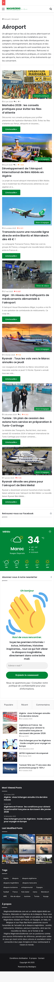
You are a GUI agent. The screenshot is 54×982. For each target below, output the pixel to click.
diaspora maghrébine (11, 883)
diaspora (15, 878)
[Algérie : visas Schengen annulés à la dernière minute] (10, 717)
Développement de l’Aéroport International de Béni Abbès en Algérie (23, 172)
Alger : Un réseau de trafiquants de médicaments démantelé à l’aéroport (25, 298)
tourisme (27, 896)
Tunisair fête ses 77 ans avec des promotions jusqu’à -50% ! (35, 766)
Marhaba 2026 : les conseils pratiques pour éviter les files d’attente (21, 108)
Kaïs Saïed (25, 892)
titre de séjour (15, 896)
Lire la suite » (11, 129)
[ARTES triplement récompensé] (10, 757)
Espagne (39, 887)
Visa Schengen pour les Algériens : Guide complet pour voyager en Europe (35, 743)
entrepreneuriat (27, 887)
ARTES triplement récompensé (33, 753)
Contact (41, 958)
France (15, 892)
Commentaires (43, 704)
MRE (5, 896)
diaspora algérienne (29, 878)
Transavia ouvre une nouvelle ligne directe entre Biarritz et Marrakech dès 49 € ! (25, 235)
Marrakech (45, 892)
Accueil (7, 19)
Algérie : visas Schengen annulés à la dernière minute (34, 714)
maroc (35, 892)
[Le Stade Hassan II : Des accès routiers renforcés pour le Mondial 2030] (10, 849)
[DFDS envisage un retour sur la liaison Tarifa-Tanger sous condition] (10, 838)
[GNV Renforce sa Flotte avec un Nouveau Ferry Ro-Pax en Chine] (44, 849)
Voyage (45, 896)
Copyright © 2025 (27, 962)
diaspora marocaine (29, 883)
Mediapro (32, 967)
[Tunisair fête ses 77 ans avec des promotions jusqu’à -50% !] (10, 769)
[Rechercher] (50, 10)
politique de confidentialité (22, 685)
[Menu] (3, 10)
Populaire (8, 704)
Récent (24, 704)
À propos (33, 958)
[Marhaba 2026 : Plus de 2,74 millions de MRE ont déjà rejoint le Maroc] (10, 859)
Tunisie (36, 896)
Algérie (6, 878)
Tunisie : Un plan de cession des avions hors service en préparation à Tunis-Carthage (27, 421)
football (6, 892)
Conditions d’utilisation (19, 958)
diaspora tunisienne (10, 887)
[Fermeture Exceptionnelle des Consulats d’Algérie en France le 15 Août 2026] (44, 859)
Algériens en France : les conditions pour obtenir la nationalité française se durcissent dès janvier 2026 (32, 729)
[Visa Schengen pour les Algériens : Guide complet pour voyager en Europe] (10, 744)
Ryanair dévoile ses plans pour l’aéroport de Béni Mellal (22, 483)
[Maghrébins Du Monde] (17, 8)
